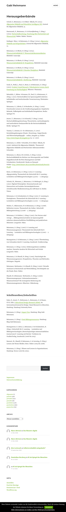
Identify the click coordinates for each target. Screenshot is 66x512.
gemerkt (9, 401)
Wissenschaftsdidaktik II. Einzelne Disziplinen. (22, 70)
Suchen (45, 368)
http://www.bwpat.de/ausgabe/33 (18, 138)
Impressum (10, 377)
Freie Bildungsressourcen (30, 319)
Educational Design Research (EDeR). (27, 302)
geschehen (10, 403)
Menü (55, 5)
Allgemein (10, 394)
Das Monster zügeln (30, 431)
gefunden (9, 398)
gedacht (9, 396)
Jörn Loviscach (16, 448)
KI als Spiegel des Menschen (37, 457)
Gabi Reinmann (16, 5)
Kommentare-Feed (13, 487)
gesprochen (10, 407)
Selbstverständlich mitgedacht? (34, 448)
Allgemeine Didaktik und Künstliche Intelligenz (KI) (24, 24)
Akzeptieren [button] (48, 507)
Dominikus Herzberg (18, 457)
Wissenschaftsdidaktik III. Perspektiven (20, 63)
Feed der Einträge (13, 485)
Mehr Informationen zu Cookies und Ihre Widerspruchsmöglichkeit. (33, 510)
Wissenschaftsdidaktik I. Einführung (19, 80)
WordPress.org (12, 490)
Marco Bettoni (16, 431)
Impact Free (25, 312)
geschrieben (10, 405)
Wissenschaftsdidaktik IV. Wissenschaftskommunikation (26, 53)
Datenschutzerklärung (14, 380)
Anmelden (10, 483)
